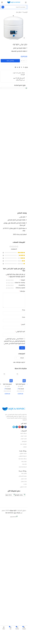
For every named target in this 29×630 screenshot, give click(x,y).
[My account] (2, 2)
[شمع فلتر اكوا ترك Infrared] (7, 377)
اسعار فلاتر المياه (23, 467)
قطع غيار (18, 12)
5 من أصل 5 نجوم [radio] (6, 280)
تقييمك (22, 280)
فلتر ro (25, 484)
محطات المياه (23, 433)
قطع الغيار (24, 441)
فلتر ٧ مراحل (24, 479)
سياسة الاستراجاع (23, 476)
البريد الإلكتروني (20, 331)
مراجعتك (22, 291)
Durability (22, 285)
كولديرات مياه (23, 444)
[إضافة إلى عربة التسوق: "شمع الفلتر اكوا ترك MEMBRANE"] (24, 380)
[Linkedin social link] (17, 67)
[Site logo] (14, 2)
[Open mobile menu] (25, 2)
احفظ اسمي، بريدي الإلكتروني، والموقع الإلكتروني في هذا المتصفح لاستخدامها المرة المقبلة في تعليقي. (14, 341)
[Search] (3, 7)
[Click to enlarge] (24, 38)
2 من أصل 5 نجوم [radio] (11, 280)
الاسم (23, 324)
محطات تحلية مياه (23, 459)
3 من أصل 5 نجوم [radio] (10, 280)
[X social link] (21, 67)
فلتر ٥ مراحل (24, 481)
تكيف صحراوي (23, 487)
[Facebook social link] (23, 67)
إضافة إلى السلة (10, 61)
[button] (27, 384)
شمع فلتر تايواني (23, 456)
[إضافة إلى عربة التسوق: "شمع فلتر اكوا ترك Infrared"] (11, 380)
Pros (23, 310)
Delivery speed (20, 288)
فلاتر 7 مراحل (24, 436)
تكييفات (25, 447)
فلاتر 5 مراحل (24, 439)
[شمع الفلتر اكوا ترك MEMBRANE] (20, 377)
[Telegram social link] (15, 67)
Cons (23, 317)
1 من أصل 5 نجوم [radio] (13, 280)
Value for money (20, 283)
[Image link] (14, 408)
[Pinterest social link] (19, 67)
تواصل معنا (24, 473)
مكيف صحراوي (23, 453)
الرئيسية (25, 12)
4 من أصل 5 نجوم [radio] (8, 280)
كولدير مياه (24, 461)
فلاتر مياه (24, 464)
